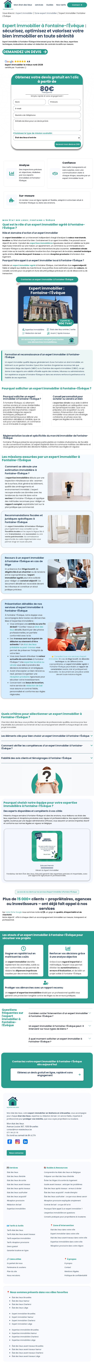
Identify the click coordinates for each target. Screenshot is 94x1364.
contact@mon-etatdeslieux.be (19, 1129)
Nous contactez (16, 1153)
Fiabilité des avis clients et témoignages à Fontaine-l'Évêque (36, 758)
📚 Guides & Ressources (56, 1167)
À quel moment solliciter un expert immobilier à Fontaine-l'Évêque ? (55, 1040)
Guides (49, 4)
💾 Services (12, 1167)
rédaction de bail (34, 685)
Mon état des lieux (23, 4)
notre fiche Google (14, 912)
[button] (47, 736)
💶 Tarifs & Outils (15, 1225)
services (39, 4)
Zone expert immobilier (46, 13)
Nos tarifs (61, 4)
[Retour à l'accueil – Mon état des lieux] (13, 1110)
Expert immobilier (24, 13)
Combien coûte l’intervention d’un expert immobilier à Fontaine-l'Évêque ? (58, 1015)
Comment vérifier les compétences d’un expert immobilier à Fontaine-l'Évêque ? (42, 747)
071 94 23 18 (12, 1132)
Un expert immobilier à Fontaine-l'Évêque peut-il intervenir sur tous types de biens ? (56, 1027)
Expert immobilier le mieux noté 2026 (24, 64)
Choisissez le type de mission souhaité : (33, 133)
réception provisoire (19, 676)
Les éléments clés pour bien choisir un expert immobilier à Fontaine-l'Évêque (45, 736)
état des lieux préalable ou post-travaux (23, 646)
